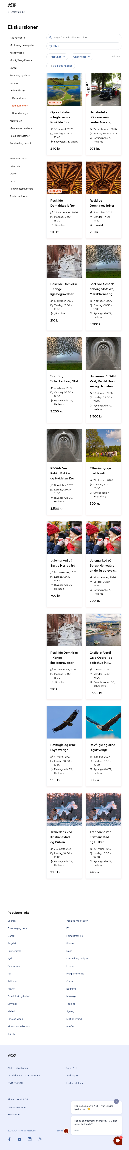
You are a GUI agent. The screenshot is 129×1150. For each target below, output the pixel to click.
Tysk (10, 958)
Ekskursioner (20, 105)
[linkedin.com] (33, 1139)
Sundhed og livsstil (20, 143)
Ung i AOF (72, 1068)
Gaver (13, 173)
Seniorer (15, 83)
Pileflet (70, 1026)
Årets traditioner (19, 196)
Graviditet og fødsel (19, 996)
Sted (56, 46)
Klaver (11, 988)
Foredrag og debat (20, 75)
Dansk (11, 935)
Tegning (70, 1003)
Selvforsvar (14, 966)
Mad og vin (16, 120)
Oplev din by (17, 90)
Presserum (14, 1114)
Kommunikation (18, 158)
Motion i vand (74, 1019)
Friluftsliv (15, 166)
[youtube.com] (23, 1139)
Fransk (70, 966)
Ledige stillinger (75, 1083)
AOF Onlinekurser (18, 1068)
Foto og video (15, 1019)
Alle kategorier (18, 37)
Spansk (12, 920)
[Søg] (50, 37)
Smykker (12, 1003)
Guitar (70, 981)
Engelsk (12, 943)
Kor (9, 973)
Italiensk (12, 981)
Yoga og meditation (77, 920)
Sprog (13, 68)
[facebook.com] (13, 1139)
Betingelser (62, 1130)
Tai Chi (11, 1034)
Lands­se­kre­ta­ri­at (17, 1107)
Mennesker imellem (21, 128)
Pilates (70, 943)
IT (11, 151)
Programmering (75, 973)
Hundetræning (74, 935)
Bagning (71, 988)
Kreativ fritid (17, 52)
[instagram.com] (40, 1139)
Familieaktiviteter (20, 135)
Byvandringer (19, 98)
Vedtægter (72, 1075)
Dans (69, 951)
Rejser (13, 181)
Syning (70, 1011)
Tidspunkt (55, 56)
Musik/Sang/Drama (21, 60)
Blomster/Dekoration (19, 1026)
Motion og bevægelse (22, 45)
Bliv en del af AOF (18, 1099)
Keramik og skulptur (77, 958)
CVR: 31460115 (16, 1083)
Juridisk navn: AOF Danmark (24, 1075)
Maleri (11, 1011)
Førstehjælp (14, 951)
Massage (71, 996)
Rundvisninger (20, 113)
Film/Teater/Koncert (21, 188)
